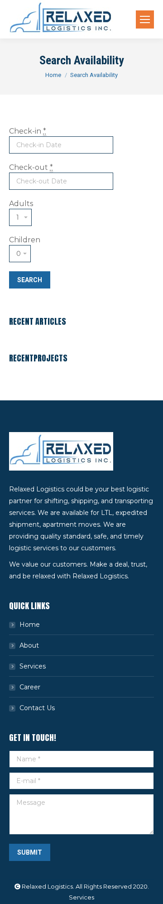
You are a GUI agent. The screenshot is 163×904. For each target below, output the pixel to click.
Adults (21, 203)
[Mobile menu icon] (145, 19)
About (29, 645)
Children (24, 240)
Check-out (31, 167)
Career (29, 687)
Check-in (27, 131)
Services (32, 666)
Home (53, 75)
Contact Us (37, 708)
